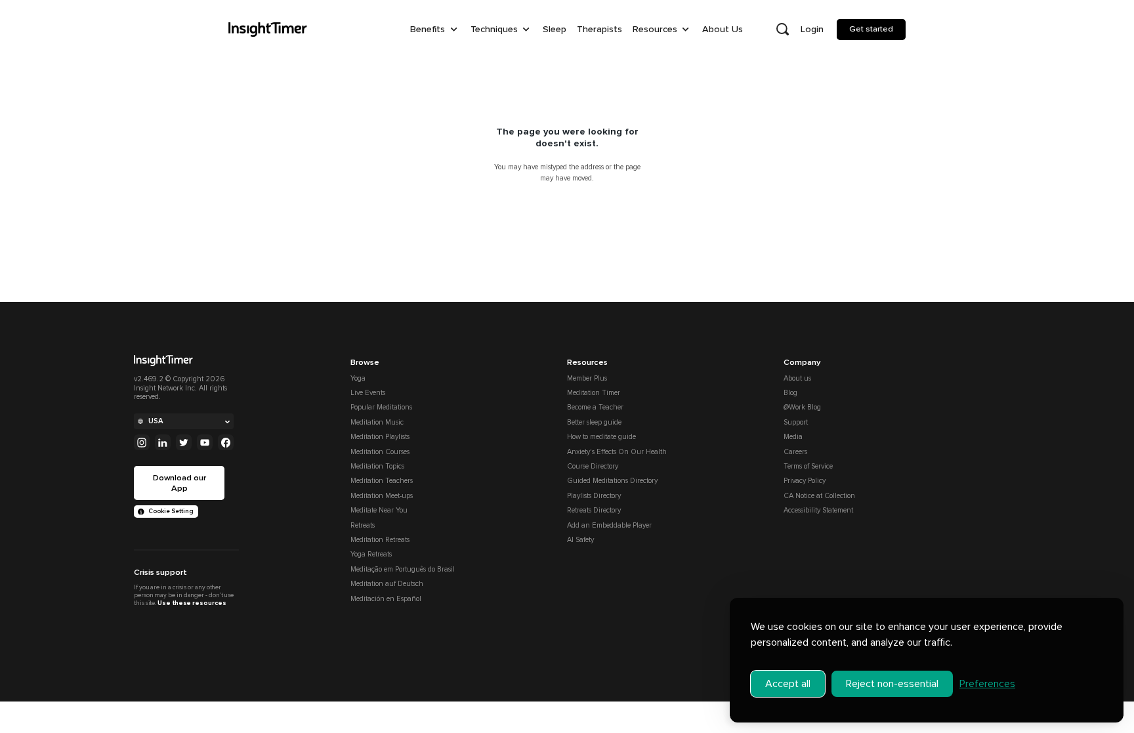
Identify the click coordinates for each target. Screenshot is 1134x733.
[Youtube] (205, 442)
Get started (871, 29)
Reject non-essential (892, 683)
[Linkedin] (163, 442)
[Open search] (782, 29)
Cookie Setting (171, 511)
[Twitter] (184, 442)
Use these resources (192, 603)
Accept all (787, 683)
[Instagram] (142, 442)
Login (812, 29)
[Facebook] (226, 442)
